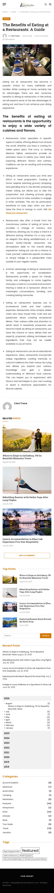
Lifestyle (6, 816)
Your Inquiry (27, 876)
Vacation (7, 832)
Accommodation (10, 782)
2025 (6, 733)
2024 (6, 738)
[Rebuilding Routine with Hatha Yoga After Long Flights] (27, 480)
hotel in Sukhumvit (10, 856)
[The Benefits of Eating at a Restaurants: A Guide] (27, 60)
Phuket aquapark (26, 856)
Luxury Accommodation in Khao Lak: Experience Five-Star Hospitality (23, 540)
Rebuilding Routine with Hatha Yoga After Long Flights (34, 590)
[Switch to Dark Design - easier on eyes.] (45, 4)
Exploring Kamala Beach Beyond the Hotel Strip (24, 676)
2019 (6, 761)
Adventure (7, 787)
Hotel (5, 811)
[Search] (50, 4)
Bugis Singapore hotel (11, 851)
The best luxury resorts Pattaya (35, 859)
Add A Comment (27, 555)
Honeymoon (8, 807)
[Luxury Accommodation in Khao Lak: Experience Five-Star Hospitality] (27, 522)
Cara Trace (15, 36)
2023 (6, 742)
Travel (6, 19)
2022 (7, 747)
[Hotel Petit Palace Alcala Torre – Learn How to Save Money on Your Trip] (27, 4)
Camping (7, 795)
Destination (8, 799)
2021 (6, 752)
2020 (6, 757)
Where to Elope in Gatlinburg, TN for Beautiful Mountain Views (22, 457)
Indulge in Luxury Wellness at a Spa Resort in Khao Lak (27, 684)
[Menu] (4, 4)
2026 (7, 698)
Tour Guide (8, 824)
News (5, 820)
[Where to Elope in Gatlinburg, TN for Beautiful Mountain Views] (27, 438)
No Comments (42, 36)
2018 (6, 766)
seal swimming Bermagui (13, 859)
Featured (7, 803)
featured (30, 850)
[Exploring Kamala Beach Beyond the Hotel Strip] (10, 622)
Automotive (8, 791)
